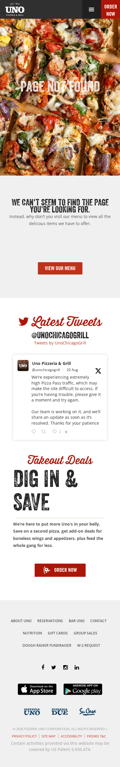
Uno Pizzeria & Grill (51, 363)
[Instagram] (65, 667)
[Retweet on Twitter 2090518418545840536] (45, 431)
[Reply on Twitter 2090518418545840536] (35, 431)
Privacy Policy (24, 736)
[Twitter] (53, 667)
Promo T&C (96, 736)
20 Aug (72, 369)
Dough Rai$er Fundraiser (46, 645)
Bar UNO (76, 620)
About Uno (21, 620)
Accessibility (71, 736)
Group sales (85, 633)
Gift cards (58, 633)
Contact (98, 620)
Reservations (50, 620)
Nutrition (32, 633)
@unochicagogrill (46, 369)
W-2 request (88, 645)
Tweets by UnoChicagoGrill (60, 343)
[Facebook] (42, 667)
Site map (49, 736)
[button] (91, 9)
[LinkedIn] (77, 667)
